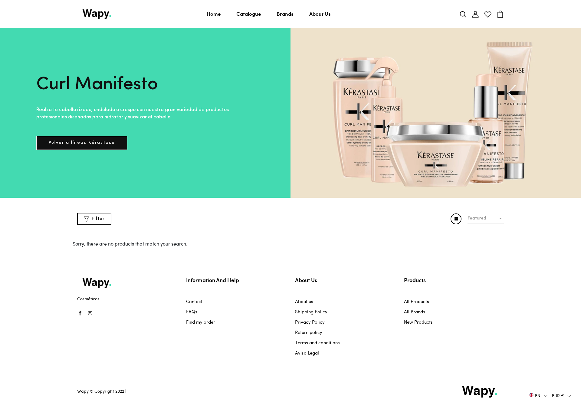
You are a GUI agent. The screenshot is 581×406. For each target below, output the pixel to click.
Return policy (308, 332)
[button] (538, 395)
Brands (285, 13)
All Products (416, 301)
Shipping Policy (311, 312)
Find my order (200, 322)
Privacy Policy (310, 322)
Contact (194, 301)
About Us (320, 13)
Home (214, 13)
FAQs (191, 312)
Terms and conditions (317, 342)
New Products (418, 322)
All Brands (414, 312)
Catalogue (248, 13)
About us (304, 301)
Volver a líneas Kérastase (82, 142)
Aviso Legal (307, 353)
